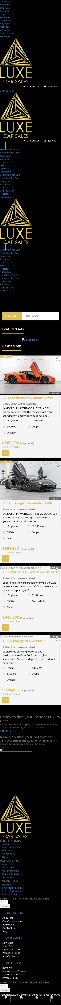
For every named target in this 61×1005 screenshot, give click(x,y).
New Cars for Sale (10, 152)
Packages (5, 17)
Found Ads (12, 315)
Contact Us (6, 14)
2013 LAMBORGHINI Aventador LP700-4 (30, 572)
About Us (5, 11)
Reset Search (32, 315)
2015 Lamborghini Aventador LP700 (28, 398)
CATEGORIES (14, 938)
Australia (31, 403)
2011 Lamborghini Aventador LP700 (27, 503)
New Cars (5, 4)
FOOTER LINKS (15, 913)
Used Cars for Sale (10, 149)
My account (33, 86)
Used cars (5, 1)
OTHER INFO (13, 963)
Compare (5, 7)
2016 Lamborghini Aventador (23, 641)
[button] (30, 913)
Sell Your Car (7, 165)
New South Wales (15, 403)
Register (52, 86)
